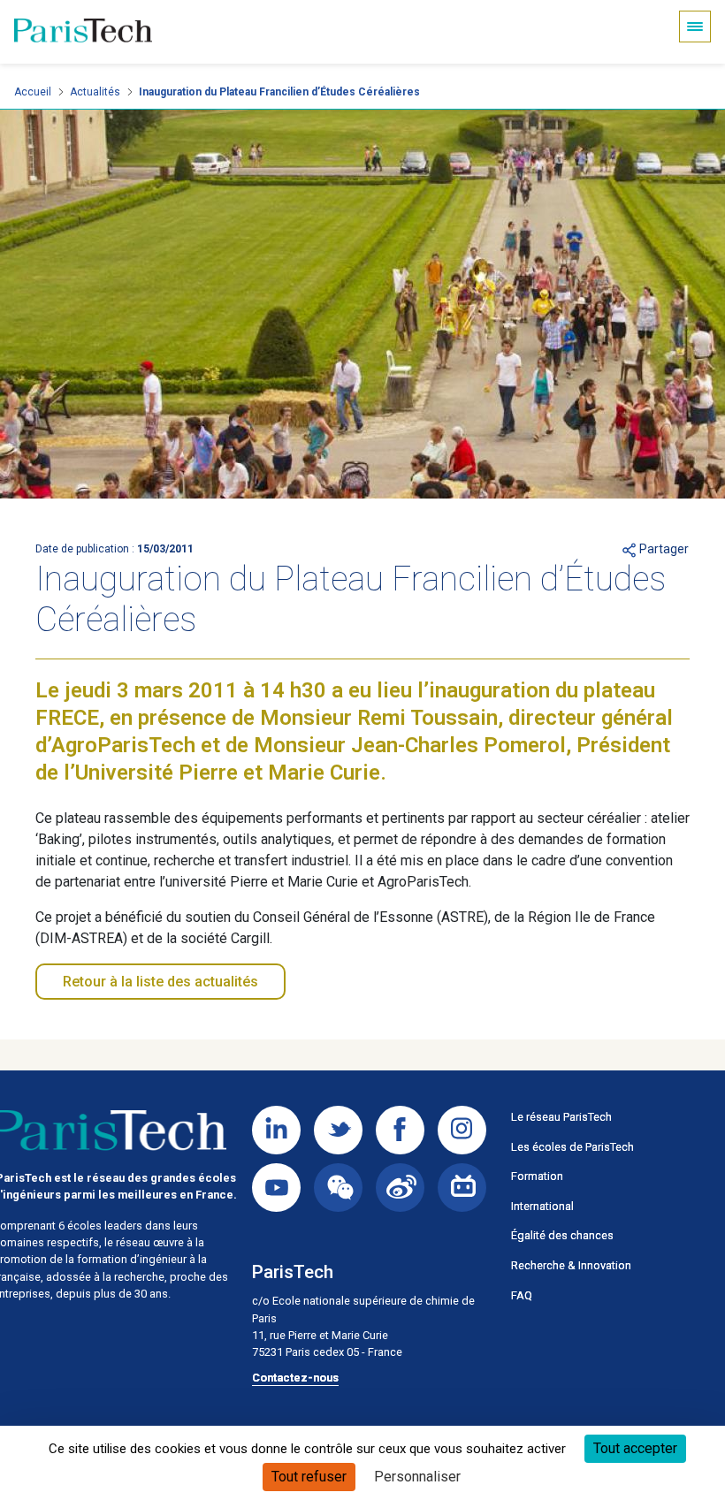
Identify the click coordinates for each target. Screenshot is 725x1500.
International (542, 1206)
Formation (537, 1176)
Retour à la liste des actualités (160, 981)
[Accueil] (83, 31)
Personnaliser (417, 1476)
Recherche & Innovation (571, 1265)
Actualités (95, 92)
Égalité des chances (562, 1235)
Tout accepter (635, 1448)
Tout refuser (309, 1476)
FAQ (521, 1295)
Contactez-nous (295, 1377)
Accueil (32, 92)
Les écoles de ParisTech (572, 1147)
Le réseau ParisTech (561, 1116)
